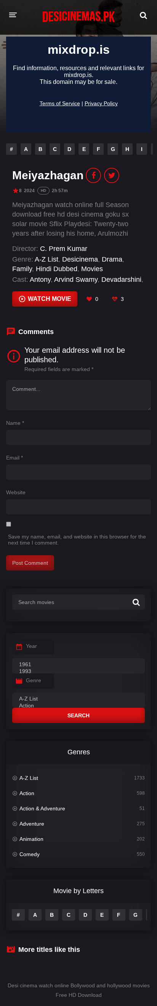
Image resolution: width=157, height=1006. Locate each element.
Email (14, 458)
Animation (31, 839)
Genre (33, 680)
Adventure (31, 824)
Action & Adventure (42, 808)
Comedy (29, 854)
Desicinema (80, 259)
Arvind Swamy (76, 279)
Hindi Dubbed (56, 269)
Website (16, 492)
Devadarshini (121, 279)
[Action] (78, 705)
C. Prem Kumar (63, 248)
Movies (92, 269)
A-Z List (46, 259)
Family (22, 269)
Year (31, 646)
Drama (112, 259)
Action (26, 793)
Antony (40, 279)
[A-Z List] (78, 699)
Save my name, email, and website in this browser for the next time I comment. (77, 540)
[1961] (78, 664)
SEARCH (78, 715)
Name (15, 423)
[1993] (78, 671)
